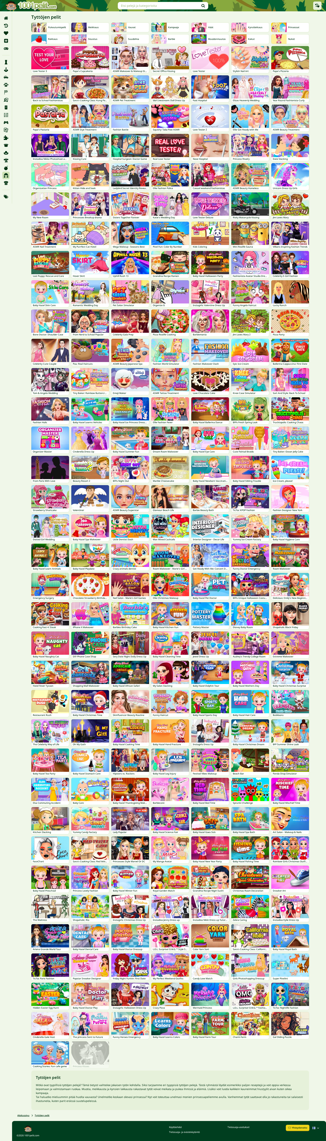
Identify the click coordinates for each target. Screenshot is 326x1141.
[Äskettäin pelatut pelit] (317, 6)
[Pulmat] (6, 137)
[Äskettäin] (6, 25)
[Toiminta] (6, 168)
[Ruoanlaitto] (6, 145)
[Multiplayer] (6, 122)
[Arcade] (6, 69)
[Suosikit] (6, 33)
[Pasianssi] (6, 130)
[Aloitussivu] (6, 18)
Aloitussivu (23, 1115)
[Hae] (203, 5)
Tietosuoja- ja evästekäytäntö (184, 1132)
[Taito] (6, 160)
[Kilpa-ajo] (6, 92)
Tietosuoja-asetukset (238, 1127)
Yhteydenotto (299, 1127)
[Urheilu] (6, 183)
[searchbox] (163, 5)
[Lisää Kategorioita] (6, 197)
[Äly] (6, 62)
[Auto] (6, 77)
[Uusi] (6, 41)
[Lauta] (6, 100)
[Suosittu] (6, 48)
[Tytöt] (6, 175)
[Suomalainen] (316, 1128)
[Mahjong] (6, 107)
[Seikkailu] (6, 153)
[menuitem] (6, 18)
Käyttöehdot (175, 1127)
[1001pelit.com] (31, 5)
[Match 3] (6, 115)
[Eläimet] (6, 85)
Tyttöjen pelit (42, 1115)
